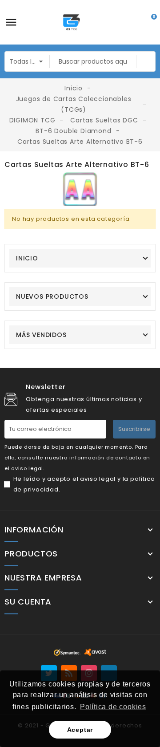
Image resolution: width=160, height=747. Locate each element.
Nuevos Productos (52, 296)
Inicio (27, 258)
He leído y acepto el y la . (84, 484)
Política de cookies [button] (113, 706)
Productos (31, 553)
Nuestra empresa (43, 577)
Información (34, 529)
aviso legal (98, 479)
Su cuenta (28, 602)
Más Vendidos (41, 334)
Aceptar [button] (80, 729)
